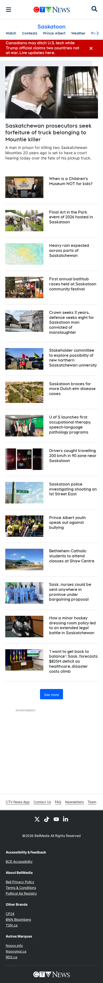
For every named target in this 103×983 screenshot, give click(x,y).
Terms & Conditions (21, 888)
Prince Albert (54, 33)
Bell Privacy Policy (20, 882)
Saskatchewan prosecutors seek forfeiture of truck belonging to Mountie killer (48, 132)
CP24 (10, 914)
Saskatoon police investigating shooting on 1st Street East (73, 489)
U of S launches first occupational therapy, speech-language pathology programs (70, 424)
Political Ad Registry (21, 893)
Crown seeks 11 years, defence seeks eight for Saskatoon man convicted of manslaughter (71, 322)
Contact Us (42, 802)
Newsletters (74, 802)
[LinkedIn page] (66, 819)
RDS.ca (11, 957)
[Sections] (8, 9)
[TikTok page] (47, 819)
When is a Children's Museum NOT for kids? (70, 181)
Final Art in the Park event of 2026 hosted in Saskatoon (71, 217)
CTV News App (18, 802)
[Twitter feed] (37, 819)
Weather (78, 33)
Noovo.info (14, 945)
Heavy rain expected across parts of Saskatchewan (69, 250)
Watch (11, 33)
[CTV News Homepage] (52, 9)
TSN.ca (11, 925)
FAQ (58, 802)
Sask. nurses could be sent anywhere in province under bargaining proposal (70, 592)
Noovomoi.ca (16, 951)
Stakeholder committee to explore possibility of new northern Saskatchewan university (73, 357)
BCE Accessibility (19, 861)
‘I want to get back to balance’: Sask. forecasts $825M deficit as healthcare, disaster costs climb (73, 661)
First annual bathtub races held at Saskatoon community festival (72, 284)
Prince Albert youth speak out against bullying (67, 522)
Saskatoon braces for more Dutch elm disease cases (72, 389)
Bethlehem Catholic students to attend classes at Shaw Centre (71, 556)
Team (92, 802)
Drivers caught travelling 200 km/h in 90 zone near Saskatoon (73, 455)
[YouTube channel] (56, 819)
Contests (29, 33)
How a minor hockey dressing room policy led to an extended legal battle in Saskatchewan (72, 625)
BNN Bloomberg (18, 919)
